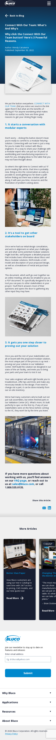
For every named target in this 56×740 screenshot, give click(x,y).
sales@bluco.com (23, 484)
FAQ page (20, 480)
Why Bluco (9, 693)
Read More (12, 598)
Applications (10, 702)
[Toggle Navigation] (49, 3)
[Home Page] (10, 3)
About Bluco (10, 720)
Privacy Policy (11, 733)
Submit (28, 673)
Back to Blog (17, 15)
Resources (8, 711)
